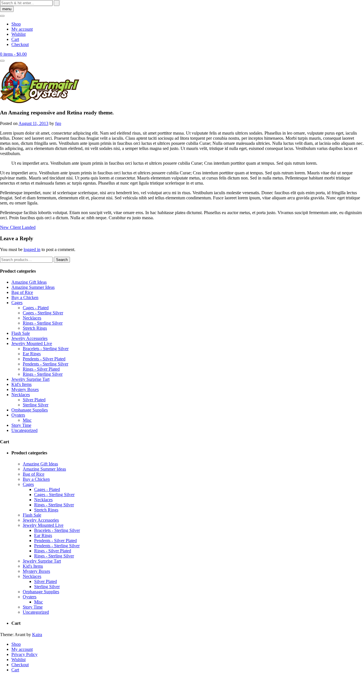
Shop (16, 24)
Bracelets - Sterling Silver (46, 348)
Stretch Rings (35, 328)
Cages (16, 302)
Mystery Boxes (25, 389)
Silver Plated (34, 399)
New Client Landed (18, 227)
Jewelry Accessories (29, 338)
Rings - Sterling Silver (43, 323)
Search (62, 260)
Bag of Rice (22, 292)
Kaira (37, 634)
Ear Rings (32, 353)
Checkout (20, 44)
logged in (32, 249)
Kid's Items (21, 384)
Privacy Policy (24, 654)
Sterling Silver (35, 404)
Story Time (21, 425)
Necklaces (32, 317)
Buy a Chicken (24, 297)
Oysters (18, 415)
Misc (27, 420)
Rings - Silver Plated (41, 369)
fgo (58, 123)
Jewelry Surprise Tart (30, 379)
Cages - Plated (36, 307)
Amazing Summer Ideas (33, 287)
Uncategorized (24, 430)
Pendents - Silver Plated (44, 358)
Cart (15, 39)
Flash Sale (20, 333)
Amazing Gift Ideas (29, 282)
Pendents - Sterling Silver (45, 364)
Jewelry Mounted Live (31, 343)
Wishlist (18, 34)
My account (22, 29)
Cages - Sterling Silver (43, 312)
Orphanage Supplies (29, 410)
